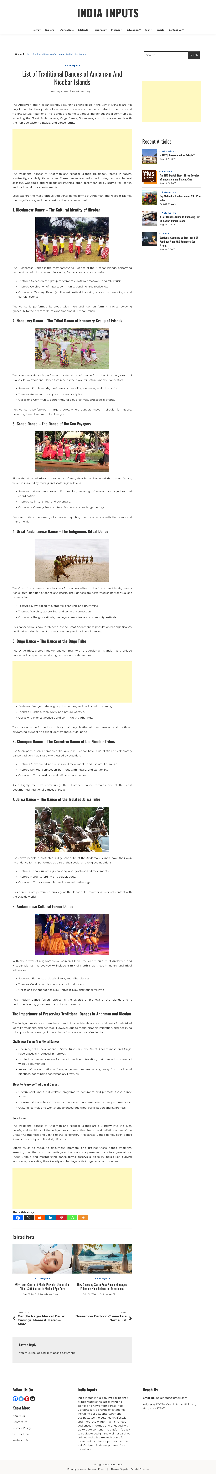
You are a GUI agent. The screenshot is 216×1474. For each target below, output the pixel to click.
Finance (115, 30)
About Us (18, 1416)
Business (100, 30)
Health (166, 171)
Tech (147, 30)
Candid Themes (139, 1469)
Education (133, 30)
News (35, 30)
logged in (42, 1353)
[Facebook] (18, 1217)
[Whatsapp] (72, 1217)
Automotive (169, 192)
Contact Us (175, 30)
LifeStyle (83, 30)
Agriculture (67, 30)
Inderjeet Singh (83, 91)
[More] (83, 1217)
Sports (160, 30)
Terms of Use (21, 1434)
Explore (49, 30)
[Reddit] (40, 1217)
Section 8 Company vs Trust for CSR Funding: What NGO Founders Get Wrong (179, 241)
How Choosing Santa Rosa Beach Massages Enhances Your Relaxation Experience (102, 1286)
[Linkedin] (50, 1217)
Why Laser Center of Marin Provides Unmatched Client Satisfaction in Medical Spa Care (42, 1286)
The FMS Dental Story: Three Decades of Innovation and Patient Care (179, 177)
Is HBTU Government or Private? (177, 155)
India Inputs (108, 12)
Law (164, 234)
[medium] (32, 1398)
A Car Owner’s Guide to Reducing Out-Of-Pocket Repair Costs (180, 219)
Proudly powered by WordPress (86, 1469)
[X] (29, 1217)
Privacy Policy (21, 1428)
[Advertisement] (72, 149)
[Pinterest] (61, 1217)
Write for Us (20, 1440)
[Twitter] (21, 1398)
